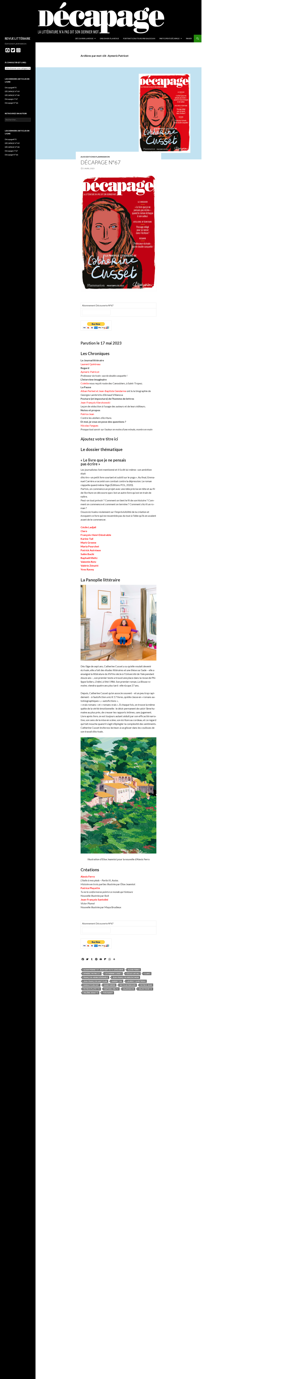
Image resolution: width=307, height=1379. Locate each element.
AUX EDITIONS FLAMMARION (95, 157)
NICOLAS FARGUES (128, 985)
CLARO (147, 973)
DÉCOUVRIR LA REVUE (84, 38)
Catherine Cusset (113, 973)
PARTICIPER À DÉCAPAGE (169, 38)
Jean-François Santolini (95, 981)
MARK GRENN (109, 985)
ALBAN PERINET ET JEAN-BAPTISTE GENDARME (103, 970)
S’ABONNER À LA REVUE (109, 38)
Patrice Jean (146, 985)
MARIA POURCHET (91, 985)
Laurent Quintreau (136, 981)
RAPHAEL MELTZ (111, 989)
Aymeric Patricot (91, 973)
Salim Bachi (128, 989)
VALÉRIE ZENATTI (90, 993)
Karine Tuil (117, 981)
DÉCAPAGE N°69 (12, 91)
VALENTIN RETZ (145, 989)
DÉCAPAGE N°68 (12, 95)
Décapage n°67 (101, 162)
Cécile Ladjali (133, 973)
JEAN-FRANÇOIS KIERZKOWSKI (126, 977)
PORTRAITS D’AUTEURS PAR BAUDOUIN (139, 38)
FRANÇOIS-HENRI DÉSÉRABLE (95, 977)
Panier (189, 38)
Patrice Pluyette (91, 989)
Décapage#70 (10, 87)
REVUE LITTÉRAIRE (17, 38)
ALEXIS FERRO (134, 970)
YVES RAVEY (108, 993)
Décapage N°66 (11, 103)
